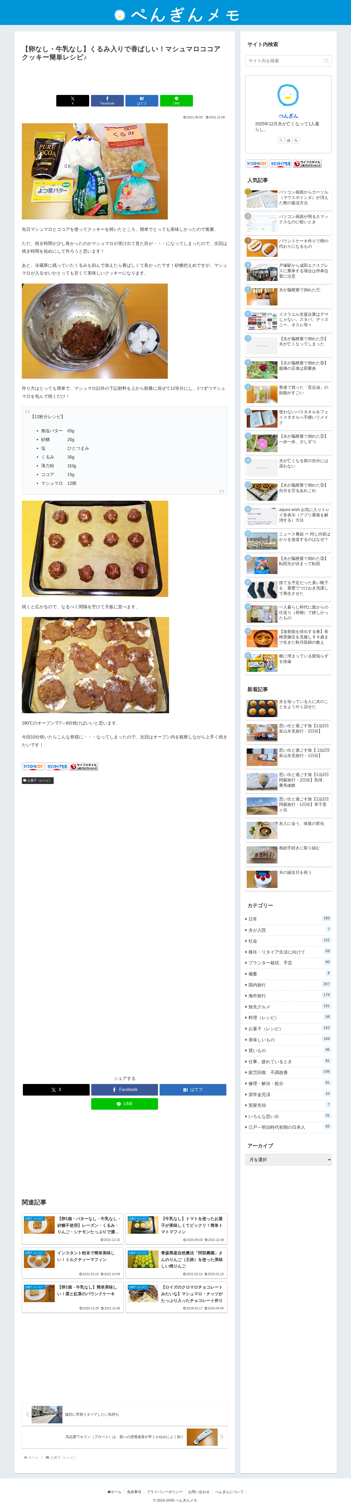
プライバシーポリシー (165, 1492)
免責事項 (134, 1492)
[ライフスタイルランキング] (84, 766)
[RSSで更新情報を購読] (296, 140)
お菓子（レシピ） (39, 780)
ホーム (116, 1492)
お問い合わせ (199, 1492)
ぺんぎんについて (229, 1492)
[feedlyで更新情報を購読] (288, 140)
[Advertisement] (124, 77)
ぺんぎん (288, 115)
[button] (326, 61)
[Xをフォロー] (281, 140)
